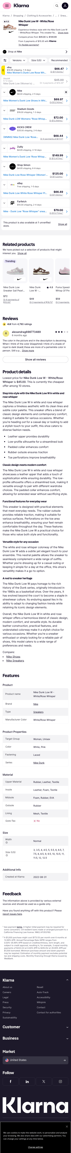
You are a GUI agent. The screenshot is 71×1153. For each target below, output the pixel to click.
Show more (63, 32)
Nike (35, 704)
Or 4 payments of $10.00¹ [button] (11, 300)
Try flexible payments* (28, 45)
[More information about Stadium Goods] (4, 110)
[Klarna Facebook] (11, 1081)
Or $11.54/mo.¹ (56, 195)
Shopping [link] (18, 15)
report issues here (12, 914)
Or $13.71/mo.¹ (56, 213)
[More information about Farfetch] (4, 203)
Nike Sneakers (15, 660)
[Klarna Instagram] (61, 1081)
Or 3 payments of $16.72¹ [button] (41, 302)
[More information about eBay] (4, 184)
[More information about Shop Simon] (4, 166)
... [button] (56, 15)
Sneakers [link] (64, 15)
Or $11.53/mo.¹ (57, 72)
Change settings (35, 1147)
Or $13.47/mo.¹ (56, 158)
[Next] (63, 280)
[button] (10, 27)
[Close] (67, 1126)
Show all (22, 253)
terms (19, 927)
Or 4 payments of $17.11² (51, 139)
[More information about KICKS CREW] (4, 128)
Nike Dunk (38, 762)
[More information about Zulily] (4, 148)
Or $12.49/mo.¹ (56, 120)
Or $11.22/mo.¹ (56, 176)
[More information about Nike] (4, 92)
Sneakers (38, 712)
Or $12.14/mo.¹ (56, 102)
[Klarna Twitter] (44, 1081)
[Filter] (5, 60)
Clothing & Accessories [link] (39, 15)
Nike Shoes (13, 656)
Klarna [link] (6, 15)
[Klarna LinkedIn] (27, 1081)
